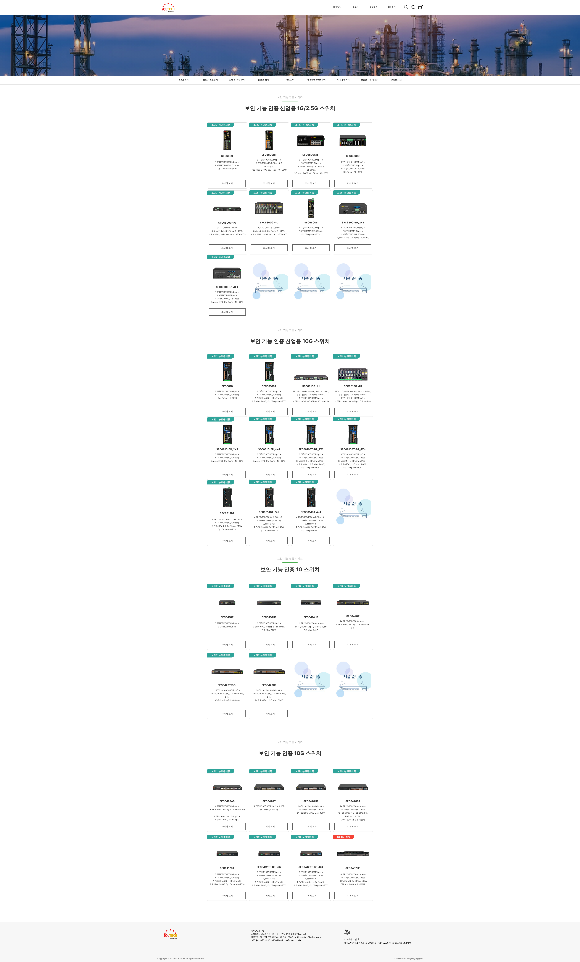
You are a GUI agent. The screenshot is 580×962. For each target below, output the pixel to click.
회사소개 (392, 7)
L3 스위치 (184, 79)
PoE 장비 (290, 79)
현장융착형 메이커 (369, 79)
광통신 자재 (396, 79)
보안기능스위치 (210, 79)
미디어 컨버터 (343, 79)
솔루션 (355, 7)
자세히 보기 (227, 183)
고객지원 (373, 7)
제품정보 (337, 7)
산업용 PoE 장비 (237, 79)
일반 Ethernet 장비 (316, 79)
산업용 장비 (263, 79)
